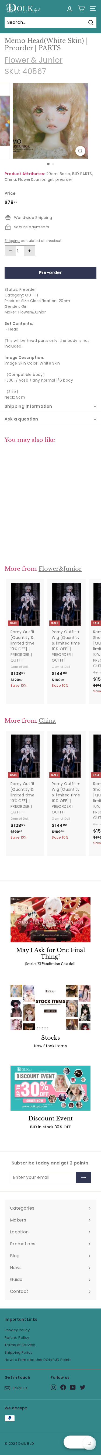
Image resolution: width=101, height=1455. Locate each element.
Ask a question (21, 419)
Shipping (12, 241)
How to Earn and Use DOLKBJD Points (38, 1359)
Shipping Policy (18, 1352)
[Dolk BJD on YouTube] (73, 1387)
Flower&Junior (60, 568)
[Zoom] (80, 151)
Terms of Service (20, 1344)
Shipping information (28, 406)
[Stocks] (50, 1007)
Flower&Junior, (32, 179)
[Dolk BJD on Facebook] (63, 1387)
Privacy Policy (17, 1330)
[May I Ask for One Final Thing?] (50, 919)
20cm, (52, 173)
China (47, 720)
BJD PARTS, (82, 173)
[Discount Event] (50, 1088)
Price (10, 193)
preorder (63, 179)
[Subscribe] (83, 1177)
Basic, (65, 173)
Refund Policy (17, 1337)
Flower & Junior (33, 60)
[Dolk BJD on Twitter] (82, 1387)
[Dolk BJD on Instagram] (53, 1387)
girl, (51, 179)
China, (11, 179)
